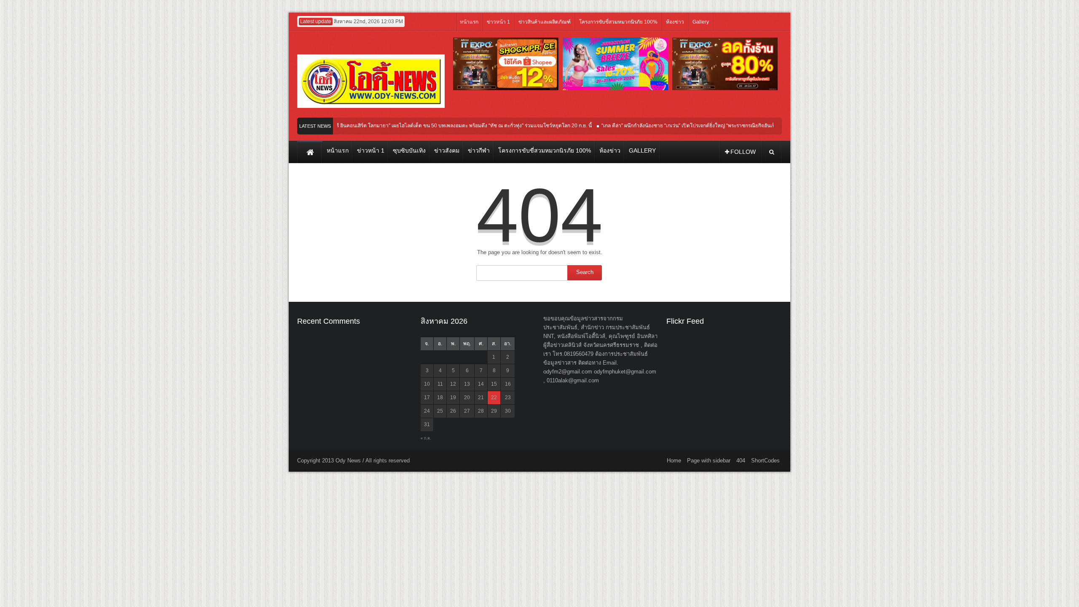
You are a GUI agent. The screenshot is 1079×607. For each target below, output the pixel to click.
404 (740, 460)
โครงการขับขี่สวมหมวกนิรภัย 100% (618, 22)
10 (427, 384)
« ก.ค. (426, 438)
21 (481, 397)
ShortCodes (765, 460)
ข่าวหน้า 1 (498, 22)
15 (494, 384)
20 (467, 397)
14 (481, 384)
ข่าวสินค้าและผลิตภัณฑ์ (544, 22)
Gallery (700, 22)
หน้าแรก (469, 22)
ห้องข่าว (675, 22)
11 (440, 384)
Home (674, 460)
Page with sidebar (708, 460)
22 (494, 397)
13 (467, 384)
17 (427, 397)
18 (440, 397)
